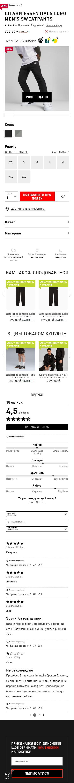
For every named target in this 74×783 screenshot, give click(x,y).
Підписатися (37, 773)
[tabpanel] (37, 78)
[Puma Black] (8, 134)
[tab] (37, 222)
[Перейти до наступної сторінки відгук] (44, 715)
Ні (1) (42, 502)
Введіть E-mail (21, 761)
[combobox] (37, 514)
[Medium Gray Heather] (18, 134)
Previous (3, 293)
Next (70, 293)
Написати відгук (37, 427)
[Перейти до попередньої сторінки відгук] (30, 715)
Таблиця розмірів (16, 152)
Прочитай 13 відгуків (29, 25)
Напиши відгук (54, 25)
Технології (15, 5)
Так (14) (33, 502)
